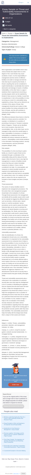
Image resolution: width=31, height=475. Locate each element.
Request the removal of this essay (13, 406)
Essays (10, 33)
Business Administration (9, 44)
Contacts (26, 459)
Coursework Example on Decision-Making (15, 450)
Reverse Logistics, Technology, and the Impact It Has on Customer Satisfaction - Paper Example (14, 435)
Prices (16, 459)
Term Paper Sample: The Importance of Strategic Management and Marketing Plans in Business (14, 441)
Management (14, 41)
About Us (21, 459)
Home (4, 33)
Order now (15, 384)
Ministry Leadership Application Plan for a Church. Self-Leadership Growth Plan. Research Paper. (14, 418)
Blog (9, 459)
